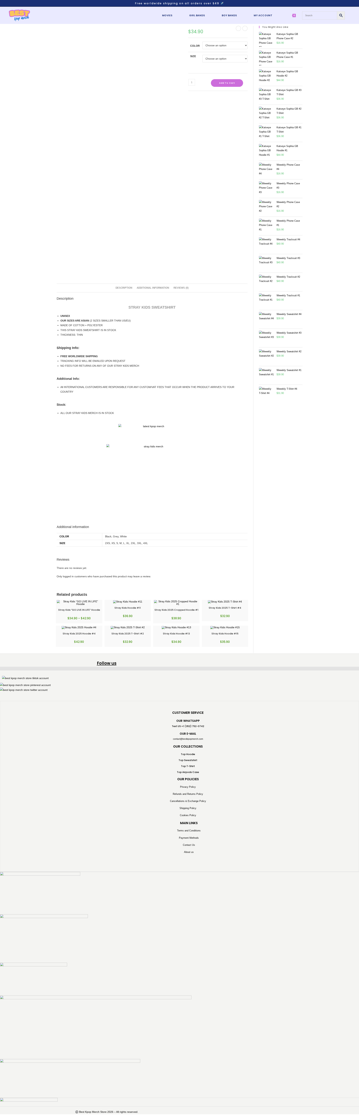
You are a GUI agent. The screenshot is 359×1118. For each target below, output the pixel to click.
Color (195, 45)
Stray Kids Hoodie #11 (127, 608)
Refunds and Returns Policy (188, 794)
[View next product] (245, 28)
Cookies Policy (188, 815)
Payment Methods (189, 837)
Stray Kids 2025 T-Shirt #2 (127, 633)
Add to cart (227, 82)
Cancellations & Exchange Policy (188, 801)
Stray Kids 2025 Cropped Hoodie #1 (176, 610)
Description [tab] (124, 288)
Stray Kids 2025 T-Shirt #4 (225, 608)
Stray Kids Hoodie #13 (176, 633)
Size (193, 56)
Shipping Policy (188, 808)
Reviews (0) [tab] (181, 288)
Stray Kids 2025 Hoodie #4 (79, 633)
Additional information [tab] (153, 288)
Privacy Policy (188, 786)
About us (189, 852)
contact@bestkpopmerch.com (188, 739)
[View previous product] (238, 28)
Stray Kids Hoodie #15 (224, 633)
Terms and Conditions (189, 830)
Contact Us (189, 845)
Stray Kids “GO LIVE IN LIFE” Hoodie (79, 610)
